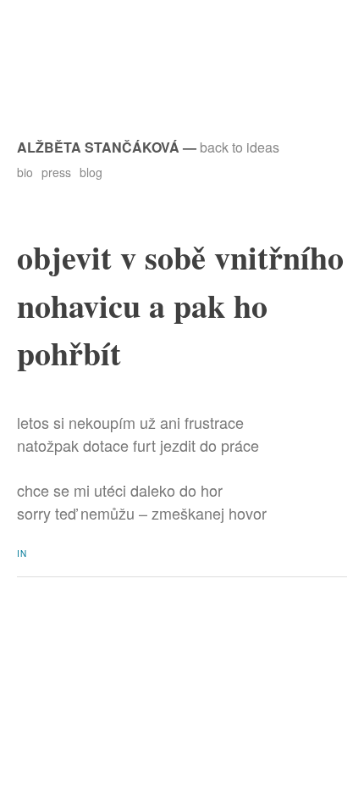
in (22, 553)
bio (25, 172)
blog (91, 172)
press (56, 172)
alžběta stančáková (98, 147)
